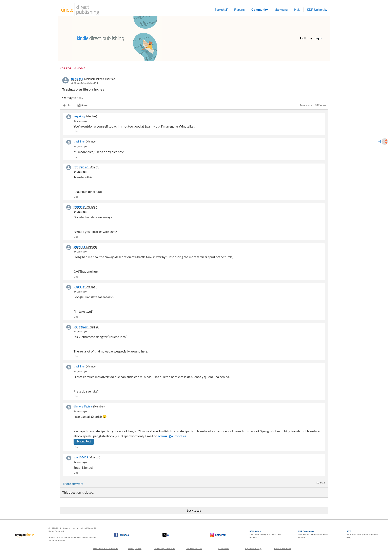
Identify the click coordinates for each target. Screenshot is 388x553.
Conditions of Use (194, 548)
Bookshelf (221, 9)
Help (297, 9)
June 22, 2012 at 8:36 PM (84, 82)
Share (84, 105)
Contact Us (223, 548)
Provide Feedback (282, 548)
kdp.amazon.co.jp (253, 548)
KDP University (317, 9)
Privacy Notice (134, 548)
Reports (239, 9)
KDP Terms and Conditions (105, 548)
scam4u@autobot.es (172, 436)
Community (259, 9)
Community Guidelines (164, 548)
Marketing (281, 9)
